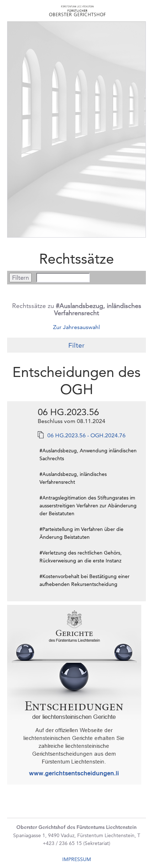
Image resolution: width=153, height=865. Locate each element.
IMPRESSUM (76, 859)
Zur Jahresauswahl (76, 327)
